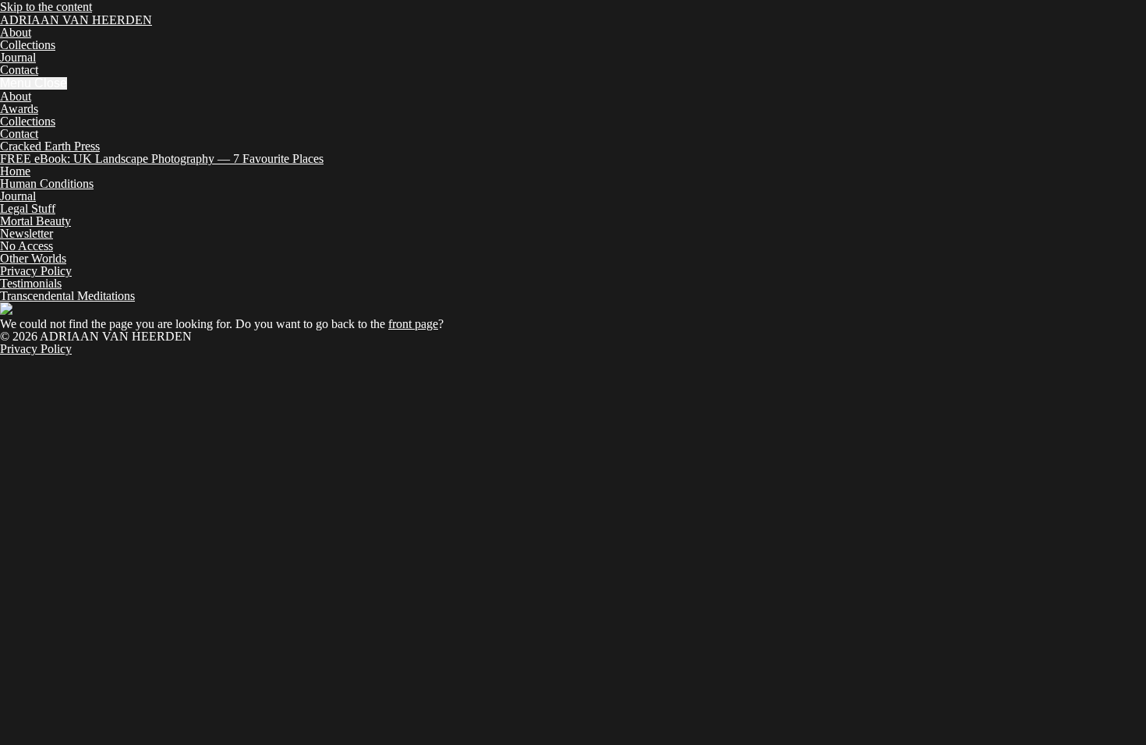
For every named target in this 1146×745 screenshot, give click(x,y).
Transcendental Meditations (67, 295)
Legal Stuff (27, 208)
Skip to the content (46, 6)
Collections (27, 44)
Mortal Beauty (35, 221)
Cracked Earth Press (50, 146)
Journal (18, 57)
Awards (19, 108)
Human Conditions (47, 183)
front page (413, 323)
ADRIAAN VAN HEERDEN (76, 19)
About (15, 32)
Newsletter (26, 233)
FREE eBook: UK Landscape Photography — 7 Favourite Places (162, 158)
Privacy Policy (36, 270)
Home (15, 171)
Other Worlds (33, 258)
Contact (19, 69)
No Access (26, 245)
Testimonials (31, 283)
